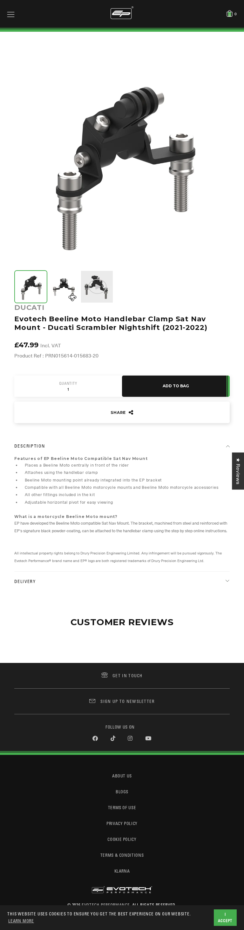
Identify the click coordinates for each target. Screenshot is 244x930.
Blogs (122, 791)
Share (119, 412)
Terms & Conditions (122, 855)
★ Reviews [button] (238, 471)
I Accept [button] (225, 917)
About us (122, 775)
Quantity (68, 383)
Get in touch (127, 675)
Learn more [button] (21, 920)
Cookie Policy (121, 839)
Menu (11, 14)
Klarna (122, 871)
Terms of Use (122, 807)
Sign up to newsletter (127, 701)
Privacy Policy (122, 823)
